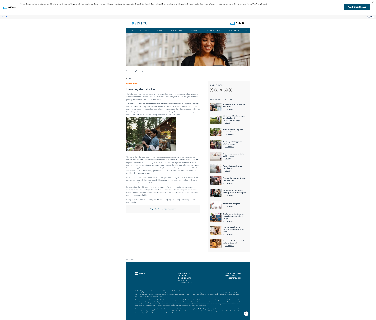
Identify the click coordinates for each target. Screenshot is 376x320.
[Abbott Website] (140, 278)
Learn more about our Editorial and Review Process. (166, 313)
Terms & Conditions (164, 291)
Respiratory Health (213, 30)
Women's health (176, 30)
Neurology (159, 30)
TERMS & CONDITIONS (233, 273)
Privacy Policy (5, 16)
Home (131, 30)
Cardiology (143, 30)
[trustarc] (370, 16)
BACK (131, 78)
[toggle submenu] (148, 30)
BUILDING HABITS (184, 273)
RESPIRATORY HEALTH (185, 283)
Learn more (229, 109)
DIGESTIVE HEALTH (184, 278)
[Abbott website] (237, 23)
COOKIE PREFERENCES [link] (233, 278)
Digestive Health (193, 30)
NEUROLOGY (182, 280)
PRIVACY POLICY (231, 276)
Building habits (233, 30)
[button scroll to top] (246, 313)
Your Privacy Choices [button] (357, 6)
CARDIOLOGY (182, 276)
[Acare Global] (139, 23)
